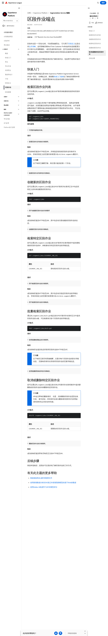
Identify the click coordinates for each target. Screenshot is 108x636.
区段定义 (71, 44)
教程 (5, 109)
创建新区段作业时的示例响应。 (39, 229)
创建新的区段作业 (95, 39)
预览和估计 (8, 74)
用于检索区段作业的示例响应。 (39, 302)
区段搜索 (8, 92)
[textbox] (11, 20)
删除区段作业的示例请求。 (38, 444)
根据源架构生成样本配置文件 (41, 478)
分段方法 (6, 101)
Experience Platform (40, 13)
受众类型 (6, 105)
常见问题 (7, 119)
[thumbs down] (60, 633)
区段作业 (8, 87)
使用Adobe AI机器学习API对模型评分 (43, 487)
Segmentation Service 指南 (60, 13)
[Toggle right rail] (88, 8)
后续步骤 (92, 58)
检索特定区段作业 (95, 43)
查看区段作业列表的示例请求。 (39, 142)
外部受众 (8, 70)
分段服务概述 (8, 32)
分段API (6, 49)
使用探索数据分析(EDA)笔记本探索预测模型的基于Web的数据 (53, 482)
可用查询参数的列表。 (36, 130)
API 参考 (6, 123)
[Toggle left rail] (19, 8)
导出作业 (8, 66)
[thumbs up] (56, 633)
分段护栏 (7, 41)
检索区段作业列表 (95, 35)
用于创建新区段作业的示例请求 (39, 211)
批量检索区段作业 (95, 48)
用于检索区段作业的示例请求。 (39, 283)
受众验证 (7, 45)
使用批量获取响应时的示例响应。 (40, 371)
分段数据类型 (8, 36)
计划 (6, 79)
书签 (92, 22)
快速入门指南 (59, 76)
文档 (29, 13)
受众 (6, 62)
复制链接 (100, 22)
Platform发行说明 (9, 127)
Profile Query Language (8, 114)
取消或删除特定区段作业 (96, 53)
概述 (6, 53)
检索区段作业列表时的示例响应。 (40, 173)
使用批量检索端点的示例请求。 (39, 340)
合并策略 (32, 46)
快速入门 (8, 58)
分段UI (5, 96)
